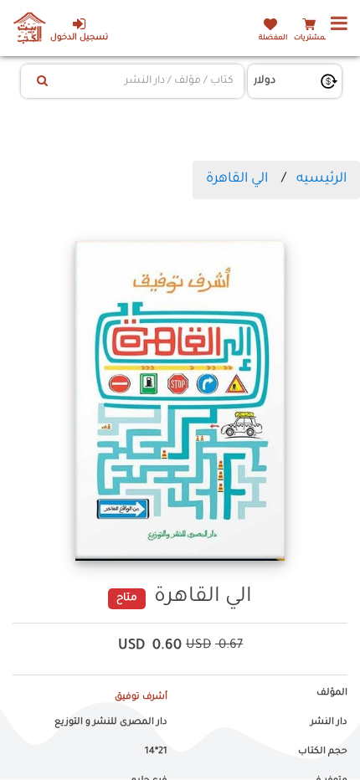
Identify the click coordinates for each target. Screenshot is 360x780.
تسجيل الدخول (79, 38)
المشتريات (311, 38)
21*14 (156, 752)
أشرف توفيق (141, 697)
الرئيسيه (321, 179)
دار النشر (329, 722)
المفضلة (273, 38)
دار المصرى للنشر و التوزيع (110, 722)
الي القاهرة (237, 179)
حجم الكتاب (322, 752)
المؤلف (331, 693)
